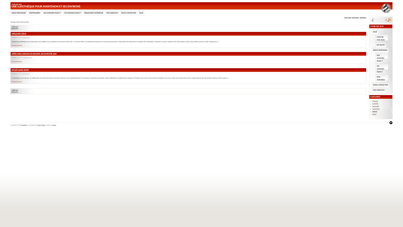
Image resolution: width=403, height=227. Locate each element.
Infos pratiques (19, 13)
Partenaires (34, 13)
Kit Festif (381, 45)
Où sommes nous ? (72, 13)
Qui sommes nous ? (52, 13)
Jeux (141, 13)
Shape (54, 125)
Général (374, 112)
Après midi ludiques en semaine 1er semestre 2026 (34, 54)
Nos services (112, 13)
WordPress (24, 125)
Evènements (376, 109)
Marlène (15, 37)
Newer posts (15, 28)
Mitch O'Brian (41, 125)
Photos (374, 114)
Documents (375, 106)
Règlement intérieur (93, 13)
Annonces (375, 101)
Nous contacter (128, 13)
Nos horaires (381, 78)
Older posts (15, 27)
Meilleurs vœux (19, 34)
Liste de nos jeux (381, 38)
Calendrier (375, 104)
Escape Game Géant (20, 70)
